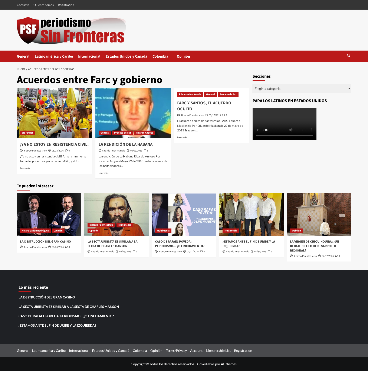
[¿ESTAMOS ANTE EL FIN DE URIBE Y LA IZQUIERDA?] (251, 214)
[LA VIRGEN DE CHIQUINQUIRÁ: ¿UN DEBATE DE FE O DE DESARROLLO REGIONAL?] (319, 214)
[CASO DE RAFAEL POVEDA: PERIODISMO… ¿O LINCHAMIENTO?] (184, 214)
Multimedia (124, 225)
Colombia (164, 58)
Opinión (187, 58)
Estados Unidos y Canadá (126, 56)
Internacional (89, 56)
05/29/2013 (136, 151)
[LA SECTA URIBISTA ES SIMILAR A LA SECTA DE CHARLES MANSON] (116, 214)
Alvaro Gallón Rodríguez (35, 231)
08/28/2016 (58, 151)
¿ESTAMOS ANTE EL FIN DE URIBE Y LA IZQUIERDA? (57, 325)
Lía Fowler (27, 133)
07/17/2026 (328, 256)
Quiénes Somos (43, 5)
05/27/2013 (215, 115)
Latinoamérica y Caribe (54, 56)
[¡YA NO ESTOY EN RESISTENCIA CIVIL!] (54, 113)
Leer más (25, 168)
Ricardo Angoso (144, 133)
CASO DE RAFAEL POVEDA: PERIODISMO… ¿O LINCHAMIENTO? (179, 243)
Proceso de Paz (122, 133)
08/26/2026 (58, 247)
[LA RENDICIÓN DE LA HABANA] (133, 113)
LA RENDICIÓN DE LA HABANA (125, 144)
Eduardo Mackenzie (190, 94)
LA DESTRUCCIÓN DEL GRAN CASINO (45, 241)
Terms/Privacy (176, 350)
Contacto (23, 5)
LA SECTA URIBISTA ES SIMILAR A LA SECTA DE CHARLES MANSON (113, 243)
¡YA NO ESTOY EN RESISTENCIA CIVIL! (54, 144)
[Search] (348, 56)
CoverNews (205, 364)
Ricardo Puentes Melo (35, 151)
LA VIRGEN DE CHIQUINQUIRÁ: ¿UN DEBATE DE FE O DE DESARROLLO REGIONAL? (314, 246)
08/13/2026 (125, 251)
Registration (66, 5)
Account (196, 350)
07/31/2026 (193, 251)
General (23, 56)
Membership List (218, 350)
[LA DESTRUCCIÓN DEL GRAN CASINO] (49, 214)
